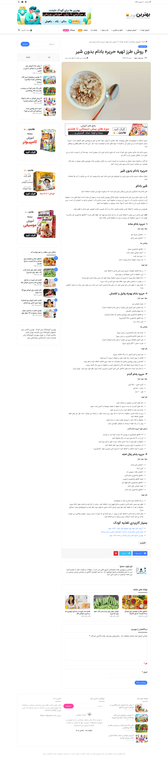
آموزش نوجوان (131, 30)
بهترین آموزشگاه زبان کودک (45, 329)
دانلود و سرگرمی (118, 30)
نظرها (28, 57)
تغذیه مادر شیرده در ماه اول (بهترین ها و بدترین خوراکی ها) (77, 612)
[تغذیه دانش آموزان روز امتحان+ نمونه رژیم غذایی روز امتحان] (49, 303)
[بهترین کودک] (138, 15)
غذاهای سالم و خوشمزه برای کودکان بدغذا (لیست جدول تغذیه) (136, 612)
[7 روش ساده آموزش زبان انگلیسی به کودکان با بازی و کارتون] (49, 69)
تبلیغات (83, 30)
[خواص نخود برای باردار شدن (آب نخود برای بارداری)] (106, 602)
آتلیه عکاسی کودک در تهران (41, 334)
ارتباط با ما (94, 30)
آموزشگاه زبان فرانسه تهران (40, 332)
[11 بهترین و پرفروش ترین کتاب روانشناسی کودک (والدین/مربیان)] (49, 80)
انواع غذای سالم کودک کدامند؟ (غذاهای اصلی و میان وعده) (122, 532)
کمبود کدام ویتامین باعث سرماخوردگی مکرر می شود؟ (33, 109)
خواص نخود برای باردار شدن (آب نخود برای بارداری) (106, 612)
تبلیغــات (88, 730)
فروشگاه (69, 30)
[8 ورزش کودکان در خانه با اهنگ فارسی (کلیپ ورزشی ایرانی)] (49, 101)
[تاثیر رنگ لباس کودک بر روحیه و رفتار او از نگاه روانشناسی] (49, 91)
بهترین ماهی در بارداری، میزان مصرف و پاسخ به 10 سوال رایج (32, 311)
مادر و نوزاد (105, 30)
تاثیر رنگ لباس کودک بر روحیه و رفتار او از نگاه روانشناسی (31, 89)
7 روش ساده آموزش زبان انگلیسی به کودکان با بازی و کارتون (33, 68)
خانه (144, 41)
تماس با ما (80, 730)
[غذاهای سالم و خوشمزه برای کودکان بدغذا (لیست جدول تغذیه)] (134, 602)
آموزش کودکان (134, 41)
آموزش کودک (145, 30)
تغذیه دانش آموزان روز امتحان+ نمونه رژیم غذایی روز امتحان (31, 301)
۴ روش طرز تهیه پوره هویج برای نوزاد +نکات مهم (126, 528)
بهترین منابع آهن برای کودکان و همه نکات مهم (126, 535)
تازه (49, 57)
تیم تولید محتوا (138, 58)
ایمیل (144, 672)
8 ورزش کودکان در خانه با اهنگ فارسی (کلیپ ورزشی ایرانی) (31, 99)
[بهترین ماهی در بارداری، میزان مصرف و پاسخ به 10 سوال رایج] (49, 313)
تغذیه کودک (123, 41)
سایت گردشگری (44, 337)
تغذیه (142, 543)
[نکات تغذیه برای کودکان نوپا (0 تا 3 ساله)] (49, 293)
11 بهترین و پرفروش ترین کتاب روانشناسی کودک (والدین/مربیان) (31, 79)
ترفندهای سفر (32, 337)
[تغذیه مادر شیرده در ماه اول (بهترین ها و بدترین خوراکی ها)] (77, 602)
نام (145, 663)
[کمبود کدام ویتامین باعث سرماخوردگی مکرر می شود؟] (49, 111)
